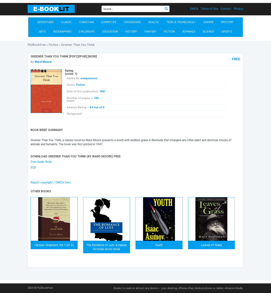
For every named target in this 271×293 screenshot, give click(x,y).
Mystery (227, 22)
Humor (208, 22)
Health (153, 22)
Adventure (45, 22)
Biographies (62, 31)
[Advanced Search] (166, 9)
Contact (226, 9)
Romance (188, 31)
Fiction (169, 31)
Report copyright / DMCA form (51, 182)
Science (208, 31)
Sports (227, 31)
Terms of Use (209, 9)
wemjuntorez (88, 78)
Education (110, 31)
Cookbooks (132, 22)
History (131, 31)
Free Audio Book (41, 161)
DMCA (194, 9)
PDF (33, 167)
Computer (108, 22)
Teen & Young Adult (181, 22)
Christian (86, 22)
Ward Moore (43, 62)
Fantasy (150, 31)
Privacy (238, 9)
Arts (42, 31)
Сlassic (66, 22)
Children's (87, 31)
